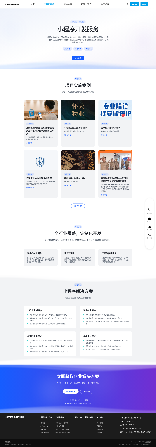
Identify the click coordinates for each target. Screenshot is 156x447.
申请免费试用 (70, 391)
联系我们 (134, 4)
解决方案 (67, 4)
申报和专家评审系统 (62, 429)
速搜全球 (13, 444)
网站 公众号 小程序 (62, 423)
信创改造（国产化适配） (64, 432)
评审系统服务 (44, 432)
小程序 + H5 (44, 426)
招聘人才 (100, 426)
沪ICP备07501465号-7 (145, 444)
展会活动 (43, 429)
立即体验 (78, 58)
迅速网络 (7, 444)
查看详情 (29, 143)
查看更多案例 (78, 206)
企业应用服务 (60, 426)
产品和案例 (49, 4)
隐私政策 (128, 444)
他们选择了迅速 (46, 417)
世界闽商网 (21, 444)
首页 (32, 4)
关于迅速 (105, 4)
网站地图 (121, 444)
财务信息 (100, 432)
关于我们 (100, 423)
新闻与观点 (86, 4)
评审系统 (28, 444)
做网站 (42, 423)
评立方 (144, 4)
